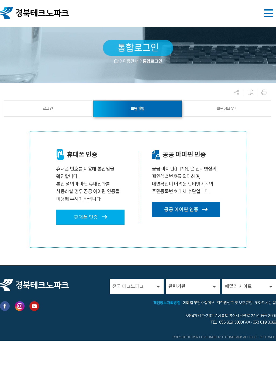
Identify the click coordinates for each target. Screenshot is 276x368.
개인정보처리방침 (167, 303)
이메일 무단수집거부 (198, 303)
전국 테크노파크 (128, 286)
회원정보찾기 (227, 108)
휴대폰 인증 (86, 217)
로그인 (48, 108)
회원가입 (137, 108)
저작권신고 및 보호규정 (234, 303)
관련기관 (177, 286)
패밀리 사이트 (238, 286)
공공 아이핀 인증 (181, 209)
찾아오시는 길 (265, 303)
